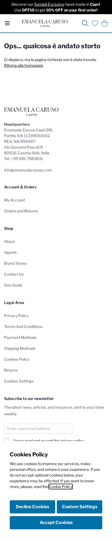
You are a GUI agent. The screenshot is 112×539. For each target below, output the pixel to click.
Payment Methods (20, 337)
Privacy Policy (16, 315)
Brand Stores (15, 263)
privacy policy (72, 440)
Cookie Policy (60, 486)
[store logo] (45, 23)
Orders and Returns (21, 211)
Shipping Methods (19, 348)
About (9, 241)
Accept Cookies (56, 522)
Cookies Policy (16, 359)
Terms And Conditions (23, 326)
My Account (14, 200)
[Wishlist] (95, 23)
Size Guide (13, 285)
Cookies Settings (18, 381)
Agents (10, 252)
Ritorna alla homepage (23, 65)
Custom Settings (79, 506)
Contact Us (14, 274)
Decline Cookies (32, 506)
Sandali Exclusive (49, 4)
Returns (11, 370)
